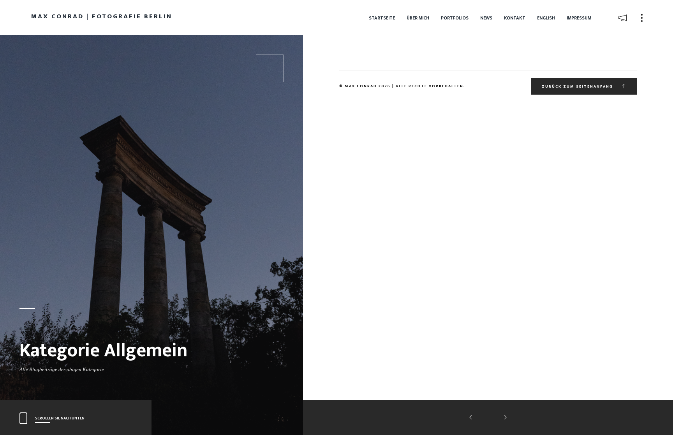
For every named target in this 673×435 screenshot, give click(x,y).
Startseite (382, 18)
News (486, 18)
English (546, 18)
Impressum (579, 18)
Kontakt (514, 18)
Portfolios (455, 18)
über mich (418, 18)
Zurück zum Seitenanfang (578, 86)
